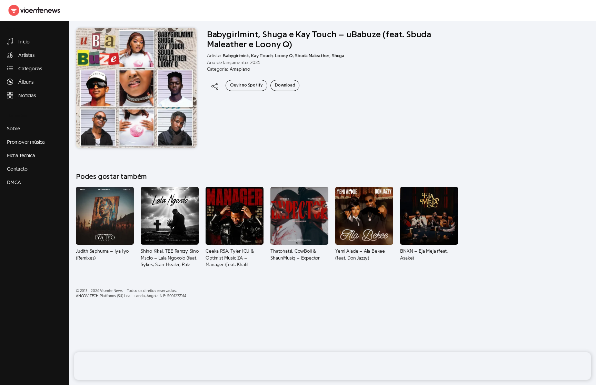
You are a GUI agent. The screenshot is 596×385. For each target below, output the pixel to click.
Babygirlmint (236, 55)
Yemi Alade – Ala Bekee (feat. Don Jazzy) (360, 255)
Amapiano (240, 69)
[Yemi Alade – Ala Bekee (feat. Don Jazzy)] (364, 215)
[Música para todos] (34, 10)
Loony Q (284, 55)
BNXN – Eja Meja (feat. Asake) (424, 255)
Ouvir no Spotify (246, 85)
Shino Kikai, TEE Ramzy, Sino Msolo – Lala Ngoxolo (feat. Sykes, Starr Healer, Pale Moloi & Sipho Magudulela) (169, 258)
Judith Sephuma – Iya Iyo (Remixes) (102, 255)
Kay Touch (261, 55)
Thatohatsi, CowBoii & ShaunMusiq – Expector (295, 255)
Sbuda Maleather (312, 55)
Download (285, 85)
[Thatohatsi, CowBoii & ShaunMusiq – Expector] (299, 215)
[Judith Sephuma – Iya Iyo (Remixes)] (105, 215)
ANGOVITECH (87, 296)
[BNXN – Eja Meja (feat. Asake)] (429, 215)
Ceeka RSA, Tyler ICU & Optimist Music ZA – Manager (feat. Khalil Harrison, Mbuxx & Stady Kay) (231, 258)
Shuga (338, 55)
